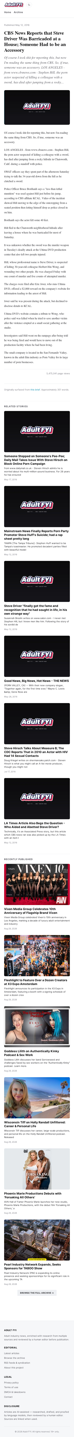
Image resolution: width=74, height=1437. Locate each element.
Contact (8, 1396)
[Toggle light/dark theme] (29, 4)
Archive (18, 12)
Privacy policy (11, 1382)
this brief (35, 389)
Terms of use (11, 1387)
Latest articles (11, 1353)
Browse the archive (14, 1358)
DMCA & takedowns (14, 1392)
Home (7, 12)
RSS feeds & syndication (17, 1362)
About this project (14, 1367)
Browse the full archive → (37, 1293)
